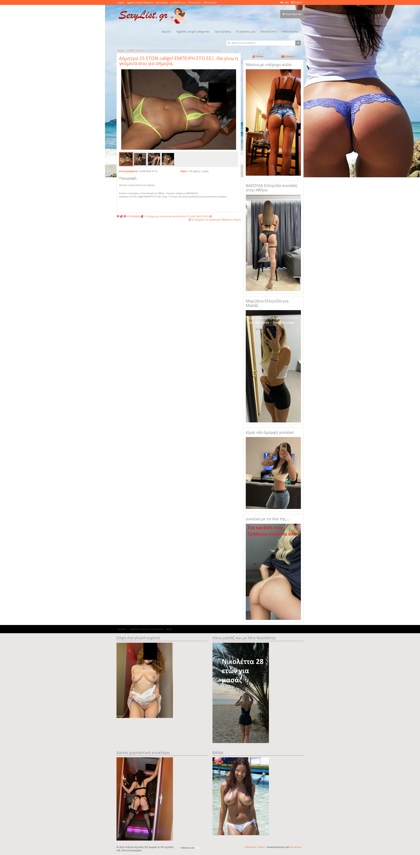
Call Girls (140, 50)
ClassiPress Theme (254, 847)
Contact (289, 56)
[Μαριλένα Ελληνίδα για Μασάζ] (273, 366)
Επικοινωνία (194, 2)
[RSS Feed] (197, 847)
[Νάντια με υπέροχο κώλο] (273, 122)
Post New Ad (293, 14)
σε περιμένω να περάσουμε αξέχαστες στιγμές (216, 219)
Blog (169, 629)
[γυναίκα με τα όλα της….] (273, 571)
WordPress (296, 847)
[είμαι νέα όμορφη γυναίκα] (273, 472)
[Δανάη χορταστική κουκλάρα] (144, 798)
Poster (259, 56)
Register (298, 2)
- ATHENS (130, 50)
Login (286, 2)
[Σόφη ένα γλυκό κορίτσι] (144, 679)
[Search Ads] (298, 43)
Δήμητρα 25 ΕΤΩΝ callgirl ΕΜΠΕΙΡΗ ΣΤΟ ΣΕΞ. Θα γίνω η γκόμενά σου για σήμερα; (178, 60)
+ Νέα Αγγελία (209, 2)
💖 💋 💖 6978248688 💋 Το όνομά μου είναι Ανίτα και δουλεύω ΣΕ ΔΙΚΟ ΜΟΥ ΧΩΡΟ (163, 216)
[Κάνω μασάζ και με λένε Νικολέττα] (240, 692)
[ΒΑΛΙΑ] (240, 796)
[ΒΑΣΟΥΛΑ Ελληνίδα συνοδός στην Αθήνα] (273, 242)
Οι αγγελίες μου (178, 2)
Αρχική (120, 2)
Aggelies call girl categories (139, 2)
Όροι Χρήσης (161, 2)
